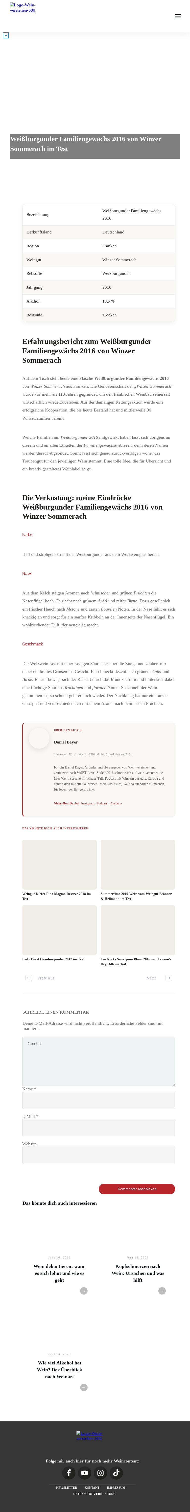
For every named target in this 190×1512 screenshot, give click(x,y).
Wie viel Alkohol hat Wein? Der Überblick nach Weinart (59, 1369)
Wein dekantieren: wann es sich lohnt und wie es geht (59, 1273)
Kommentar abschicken (137, 1189)
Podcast (102, 803)
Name (29, 1088)
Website (29, 1143)
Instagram (87, 803)
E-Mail (30, 1116)
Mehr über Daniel (66, 803)
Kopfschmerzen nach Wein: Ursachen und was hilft (138, 1273)
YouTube (116, 803)
